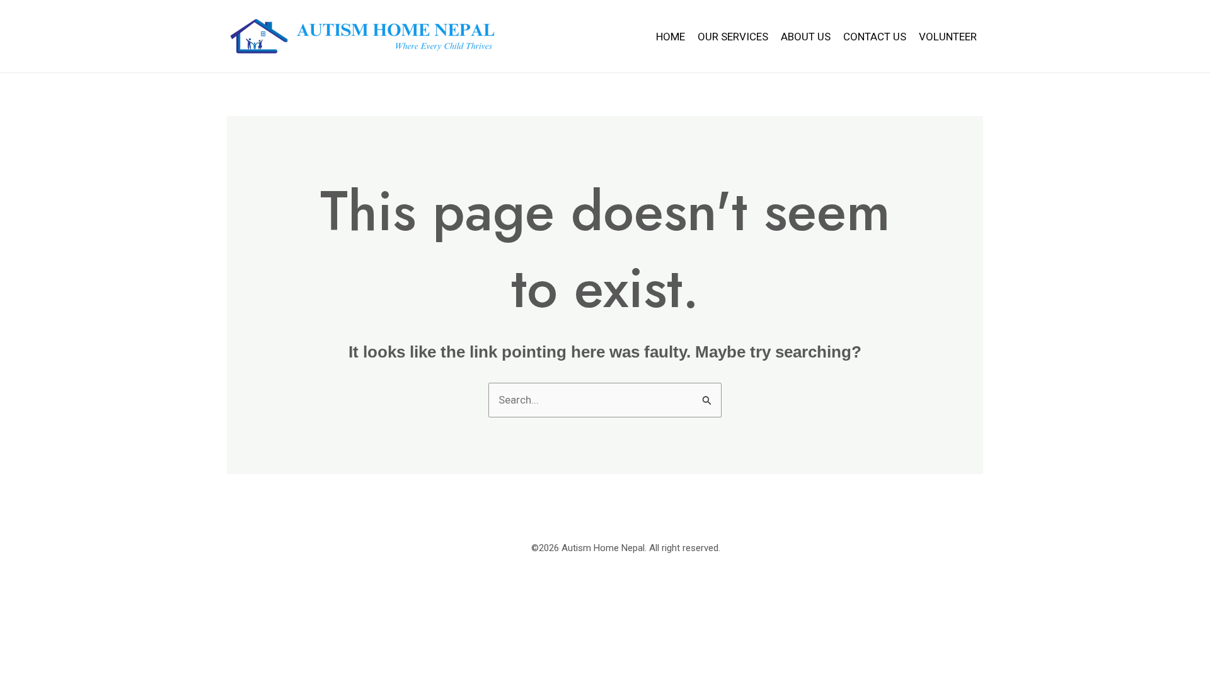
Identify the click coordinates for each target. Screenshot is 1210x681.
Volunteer (948, 36)
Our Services (733, 36)
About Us (806, 36)
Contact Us (874, 36)
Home (670, 36)
